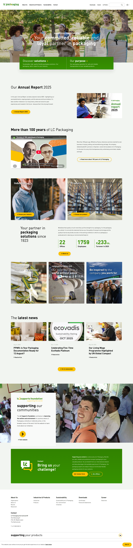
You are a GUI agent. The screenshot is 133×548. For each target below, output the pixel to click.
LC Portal (105, 5)
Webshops (21, 298)
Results (13, 504)
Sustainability (47, 5)
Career (99, 5)
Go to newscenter (67, 369)
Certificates (82, 500)
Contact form (81, 474)
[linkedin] (120, 535)
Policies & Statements (85, 502)
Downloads (92, 5)
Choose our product (81, 214)
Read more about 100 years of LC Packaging (95, 159)
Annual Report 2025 (21, 112)
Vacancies (104, 500)
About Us (24, 5)
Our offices (96, 474)
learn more (48, 544)
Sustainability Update (62, 298)
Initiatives (59, 504)
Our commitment (61, 502)
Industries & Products (35, 5)
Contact (55, 5)
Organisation (14, 500)
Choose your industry (25, 214)
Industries (36, 500)
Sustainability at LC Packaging (64, 500)
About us (65, 253)
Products (36, 502)
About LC (13, 502)
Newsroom (14, 506)
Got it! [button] (127, 544)
